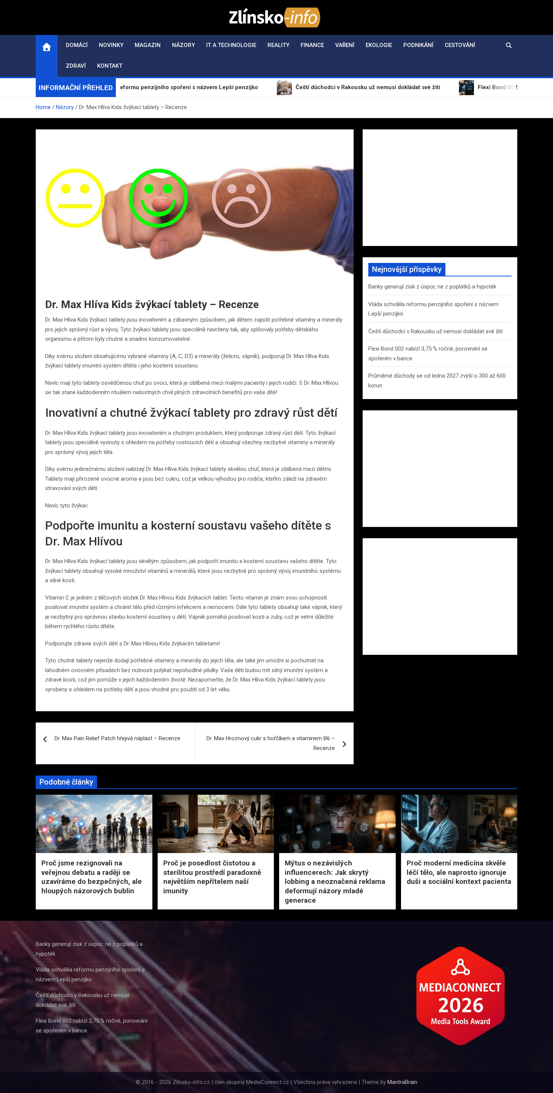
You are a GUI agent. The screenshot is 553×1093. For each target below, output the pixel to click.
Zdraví (76, 65)
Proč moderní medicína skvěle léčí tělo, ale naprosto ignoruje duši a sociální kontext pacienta (459, 872)
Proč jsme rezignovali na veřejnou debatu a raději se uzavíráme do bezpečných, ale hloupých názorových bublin (91, 877)
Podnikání (418, 45)
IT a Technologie (231, 45)
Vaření (344, 45)
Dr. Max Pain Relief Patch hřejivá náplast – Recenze (117, 738)
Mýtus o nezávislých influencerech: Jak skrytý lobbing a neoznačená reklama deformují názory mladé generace (335, 882)
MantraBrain (402, 1082)
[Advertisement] (440, 187)
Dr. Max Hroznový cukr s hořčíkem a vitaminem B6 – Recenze (271, 743)
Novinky (111, 45)
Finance (312, 45)
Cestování (460, 45)
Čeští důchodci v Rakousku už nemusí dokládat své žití (435, 331)
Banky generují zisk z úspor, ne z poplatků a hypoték (432, 286)
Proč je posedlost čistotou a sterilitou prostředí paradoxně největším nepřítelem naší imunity (212, 877)
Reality (278, 45)
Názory (183, 45)
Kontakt (109, 65)
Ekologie (379, 45)
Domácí (77, 45)
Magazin (148, 45)
